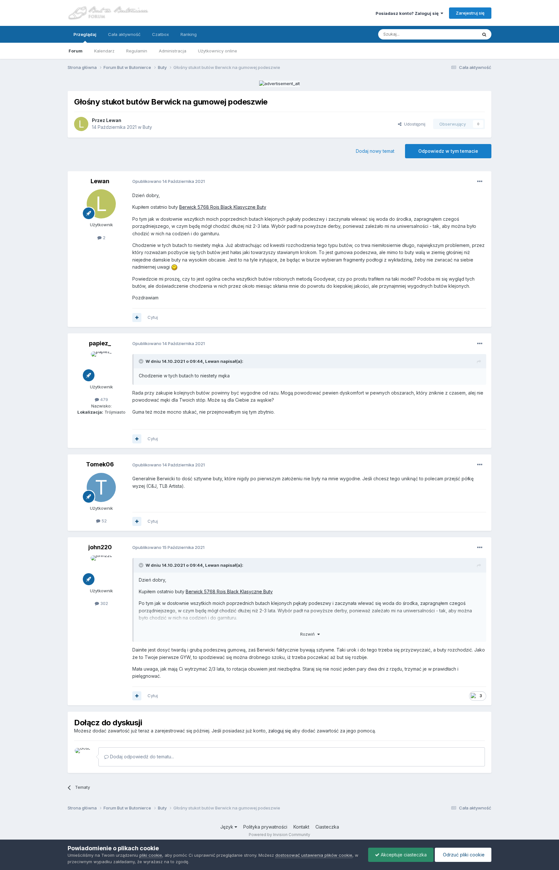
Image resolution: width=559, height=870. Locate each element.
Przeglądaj (84, 34)
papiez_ (100, 343)
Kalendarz (104, 50)
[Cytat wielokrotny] (136, 317)
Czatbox (160, 34)
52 (103, 520)
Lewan (113, 120)
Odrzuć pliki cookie (463, 854)
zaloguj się (279, 730)
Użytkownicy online (217, 50)
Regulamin (136, 50)
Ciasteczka (327, 827)
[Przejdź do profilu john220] (101, 570)
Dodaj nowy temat (375, 151)
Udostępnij (413, 124)
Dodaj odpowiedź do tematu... (141, 756)
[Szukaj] (484, 34)
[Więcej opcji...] (479, 181)
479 (103, 399)
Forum (75, 50)
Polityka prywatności (265, 827)
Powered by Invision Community (279, 834)
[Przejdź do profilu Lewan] (81, 124)
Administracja (172, 50)
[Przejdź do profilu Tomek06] (101, 487)
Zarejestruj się (470, 13)
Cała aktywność (124, 34)
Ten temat (458, 34)
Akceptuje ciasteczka (403, 854)
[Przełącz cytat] (142, 361)
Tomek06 (100, 464)
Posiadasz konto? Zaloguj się (408, 13)
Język (227, 827)
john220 (100, 547)
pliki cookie (150, 855)
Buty (147, 127)
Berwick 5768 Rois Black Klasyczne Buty (222, 207)
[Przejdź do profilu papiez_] (101, 366)
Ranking (189, 34)
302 (103, 603)
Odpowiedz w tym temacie (448, 151)
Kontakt (301, 827)
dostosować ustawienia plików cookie (313, 855)
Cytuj (153, 317)
